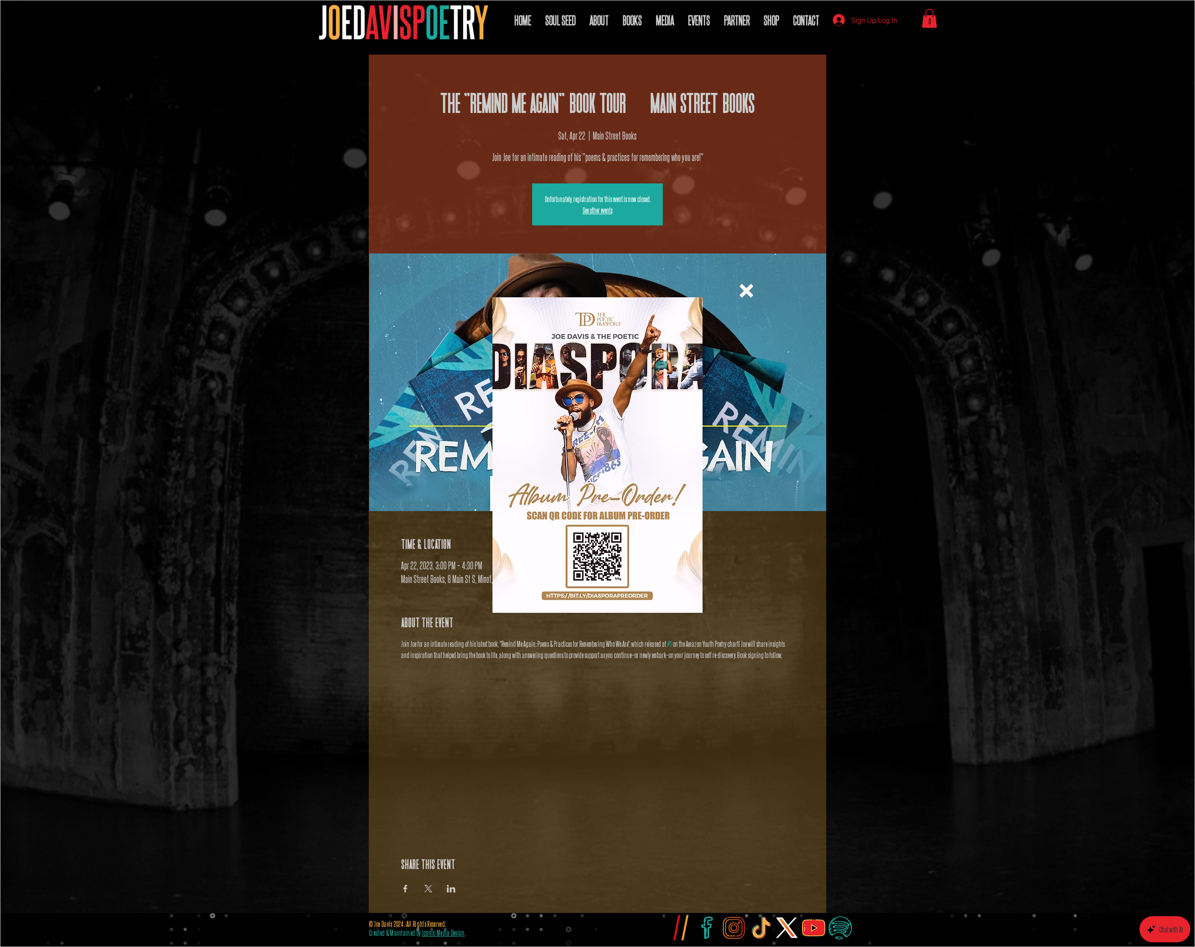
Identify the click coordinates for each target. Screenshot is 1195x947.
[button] (746, 291)
